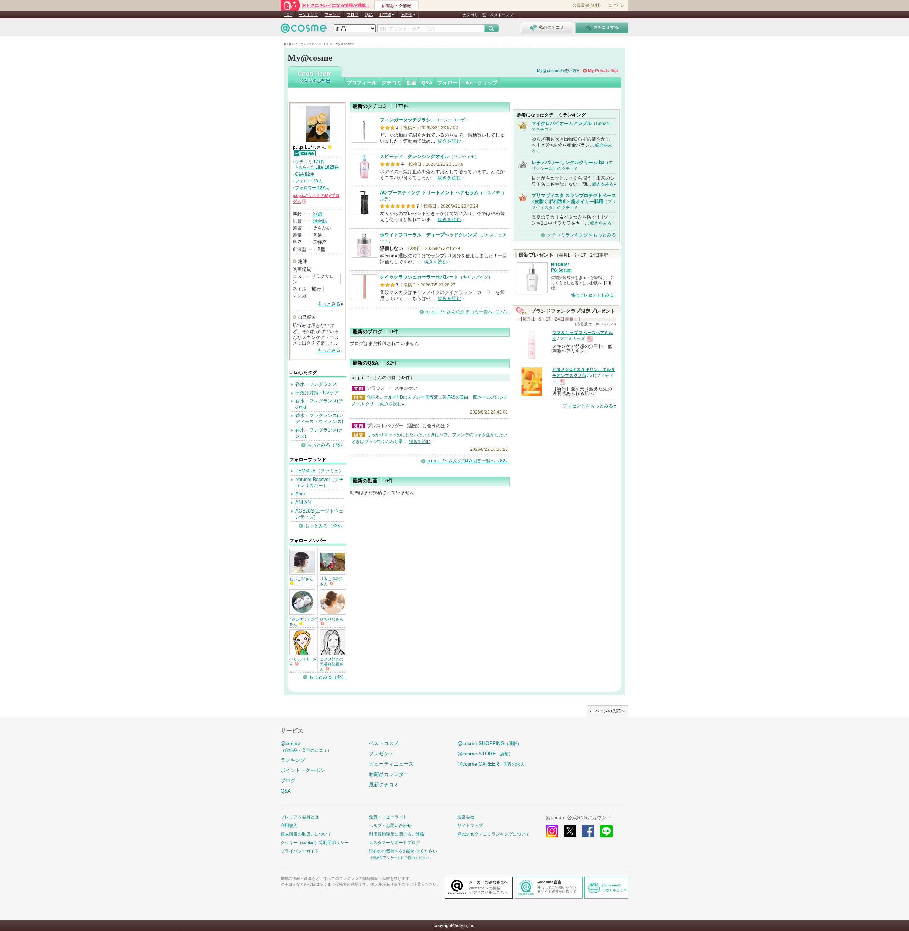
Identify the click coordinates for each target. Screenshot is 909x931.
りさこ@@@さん (331, 581)
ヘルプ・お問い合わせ (390, 825)
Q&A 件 (304, 174)
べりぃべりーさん (303, 661)
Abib (300, 494)
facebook (588, 831)
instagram (552, 831)
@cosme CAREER (493, 764)
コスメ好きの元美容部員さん (331, 664)
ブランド (332, 14)
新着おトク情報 (396, 5)
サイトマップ (470, 825)
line (606, 831)
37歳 (317, 214)
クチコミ (392, 83)
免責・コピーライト (388, 817)
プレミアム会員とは (300, 817)
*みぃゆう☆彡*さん (303, 621)
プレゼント (381, 753)
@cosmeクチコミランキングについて (493, 834)
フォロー (447, 83)
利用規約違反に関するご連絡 (396, 834)
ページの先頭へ (610, 710)
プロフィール (362, 83)
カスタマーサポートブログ (394, 842)
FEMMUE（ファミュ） (319, 470)
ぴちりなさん (331, 619)
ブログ (352, 14)
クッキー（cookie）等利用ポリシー (315, 842)
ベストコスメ (501, 15)
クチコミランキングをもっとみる (581, 234)
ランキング (308, 14)
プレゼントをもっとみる (587, 406)
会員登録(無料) (586, 5)
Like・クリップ (479, 83)
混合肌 (320, 221)
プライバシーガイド (300, 851)
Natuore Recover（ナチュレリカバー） (319, 482)
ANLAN (303, 502)
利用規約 (289, 825)
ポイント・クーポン (303, 770)
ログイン (616, 5)
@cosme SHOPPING (489, 743)
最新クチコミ (384, 784)
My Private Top (603, 70)
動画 (412, 83)
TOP (288, 14)
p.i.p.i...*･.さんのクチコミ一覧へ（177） (467, 311)
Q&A (369, 14)
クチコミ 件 (310, 161)
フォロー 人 (308, 181)
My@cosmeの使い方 (557, 70)
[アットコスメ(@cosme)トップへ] (304, 30)
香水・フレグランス (316, 384)
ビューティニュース (391, 764)
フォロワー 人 (312, 187)
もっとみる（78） (325, 445)
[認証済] (304, 152)
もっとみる (329, 304)
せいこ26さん (301, 579)
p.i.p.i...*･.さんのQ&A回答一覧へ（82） (468, 461)
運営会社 (465, 817)
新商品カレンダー (389, 774)
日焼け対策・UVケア (317, 392)
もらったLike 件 (318, 167)
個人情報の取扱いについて (306, 834)
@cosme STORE (485, 753)
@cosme (306, 746)
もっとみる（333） (324, 526)
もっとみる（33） (327, 676)
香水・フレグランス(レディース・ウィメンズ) (319, 418)
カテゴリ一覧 (474, 15)
